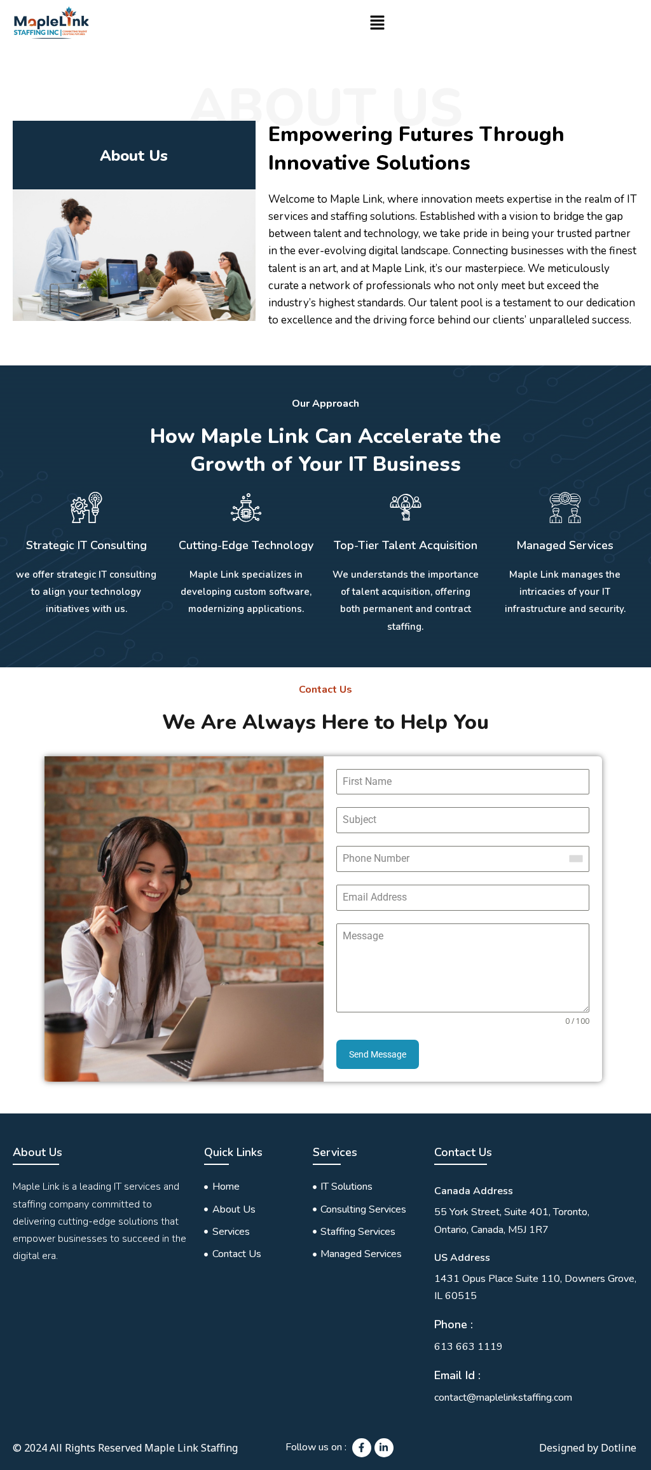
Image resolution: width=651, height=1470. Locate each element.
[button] (377, 23)
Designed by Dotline (587, 1448)
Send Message (377, 1054)
